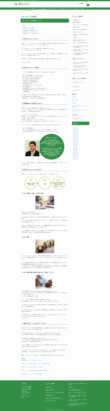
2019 (76, 139)
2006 (76, 157)
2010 (76, 150)
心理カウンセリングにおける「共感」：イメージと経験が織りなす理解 (80, 66)
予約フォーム (24, 395)
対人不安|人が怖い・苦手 (51, 400)
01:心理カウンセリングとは (28, 27)
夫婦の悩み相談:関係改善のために (79, 40)
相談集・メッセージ (26, 396)
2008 (76, 154)
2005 (76, 159)
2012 (76, 147)
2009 (76, 152)
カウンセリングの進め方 (27, 388)
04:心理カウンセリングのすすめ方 (30, 32)
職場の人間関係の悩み (77, 22)
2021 (76, 136)
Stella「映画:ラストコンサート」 (79, 82)
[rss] (88, 0)
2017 (76, 142)
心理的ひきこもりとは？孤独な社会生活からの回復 (80, 35)
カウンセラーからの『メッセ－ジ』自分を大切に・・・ (80, 73)
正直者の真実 (74, 102)
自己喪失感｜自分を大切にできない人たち (79, 110)
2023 (76, 132)
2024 (76, 131)
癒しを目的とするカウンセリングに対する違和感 (32, 373)
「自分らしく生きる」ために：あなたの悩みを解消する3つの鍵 (80, 50)
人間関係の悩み (76, 20)
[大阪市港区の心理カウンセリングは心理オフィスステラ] (22, 4)
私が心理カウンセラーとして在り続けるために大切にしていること (80, 70)
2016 (76, 144)
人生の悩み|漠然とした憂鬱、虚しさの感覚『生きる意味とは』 (80, 47)
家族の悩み (75, 37)
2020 (76, 137)
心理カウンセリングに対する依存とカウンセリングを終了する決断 (35, 363)
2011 (75, 149)
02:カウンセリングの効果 (28, 28)
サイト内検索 (80, 3)
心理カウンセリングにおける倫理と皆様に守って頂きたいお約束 (80, 63)
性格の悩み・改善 (76, 27)
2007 (76, 155)
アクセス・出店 (25, 393)
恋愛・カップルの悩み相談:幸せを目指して (80, 43)
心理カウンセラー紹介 (26, 389)
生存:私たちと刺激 (75, 99)
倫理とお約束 (24, 391)
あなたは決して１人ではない (78, 118)
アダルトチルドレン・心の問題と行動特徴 (80, 24)
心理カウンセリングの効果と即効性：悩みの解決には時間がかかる (35, 370)
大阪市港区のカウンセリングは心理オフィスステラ (32, 360)
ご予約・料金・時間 (26, 62)
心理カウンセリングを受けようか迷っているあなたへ (33, 367)
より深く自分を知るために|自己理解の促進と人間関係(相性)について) (80, 54)
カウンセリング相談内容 (27, 386)
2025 (76, 129)
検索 (88, 5)
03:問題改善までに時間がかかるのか (30, 30)
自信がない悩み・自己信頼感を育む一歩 (80, 29)
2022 (76, 134)
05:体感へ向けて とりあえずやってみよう (32, 33)
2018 (76, 141)
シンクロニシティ (76, 90)
